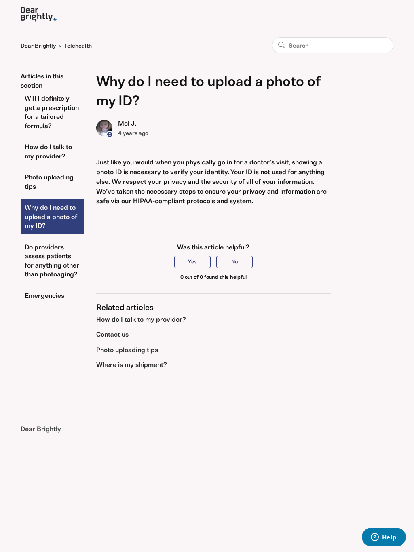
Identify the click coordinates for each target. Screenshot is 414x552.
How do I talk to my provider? (48, 151)
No (234, 261)
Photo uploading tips (49, 181)
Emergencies (44, 295)
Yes (192, 261)
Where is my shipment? (131, 364)
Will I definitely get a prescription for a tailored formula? (52, 112)
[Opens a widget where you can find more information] (383, 538)
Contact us (112, 334)
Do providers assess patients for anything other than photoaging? (52, 260)
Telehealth (78, 45)
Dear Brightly (38, 45)
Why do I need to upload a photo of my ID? (51, 216)
